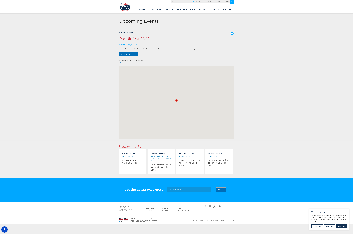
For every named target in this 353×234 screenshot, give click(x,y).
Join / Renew (228, 9)
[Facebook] (232, 34)
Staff (218, 1)
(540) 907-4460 (123, 211)
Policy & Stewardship (186, 9)
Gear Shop (198, 1)
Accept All (341, 226)
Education (169, 9)
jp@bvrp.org (123, 62)
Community (142, 9)
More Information (128, 54)
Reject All (329, 226)
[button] (232, 2)
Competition (156, 9)
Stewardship (165, 206)
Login (227, 1)
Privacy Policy (230, 220)
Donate (209, 1)
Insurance (203, 9)
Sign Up (221, 189)
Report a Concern (183, 210)
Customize (317, 226)
